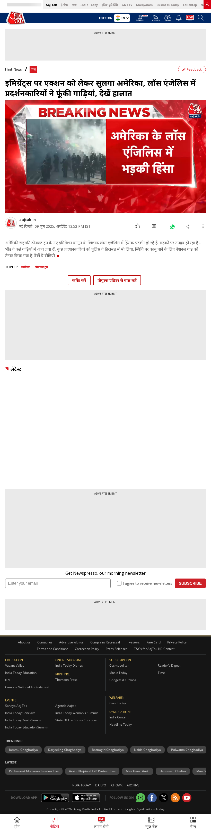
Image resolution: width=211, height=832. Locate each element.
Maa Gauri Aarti (137, 771)
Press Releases (116, 649)
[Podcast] (167, 18)
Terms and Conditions (52, 649)
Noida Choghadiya (147, 750)
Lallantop (190, 5)
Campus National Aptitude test (27, 687)
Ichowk (116, 785)
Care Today (117, 703)
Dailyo (100, 785)
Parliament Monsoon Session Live (34, 771)
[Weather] (156, 19)
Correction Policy (87, 649)
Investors (133, 642)
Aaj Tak (51, 5)
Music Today (118, 672)
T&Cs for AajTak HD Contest (154, 649)
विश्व (33, 69)
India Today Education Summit (26, 727)
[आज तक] (16, 18)
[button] (193, 823)
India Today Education (21, 672)
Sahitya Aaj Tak (16, 705)
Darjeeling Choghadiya (65, 750)
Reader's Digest (169, 665)
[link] (207, 4)
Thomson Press (66, 679)
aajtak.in (27, 219)
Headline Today (120, 724)
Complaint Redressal (105, 642)
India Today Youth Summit (23, 720)
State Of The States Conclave (76, 720)
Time (161, 672)
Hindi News (13, 69)
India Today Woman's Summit (76, 713)
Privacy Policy (177, 642)
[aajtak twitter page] (163, 797)
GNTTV (127, 5)
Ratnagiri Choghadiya (108, 750)
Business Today (167, 5)
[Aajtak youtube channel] (186, 797)
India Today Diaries (69, 665)
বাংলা (74, 5)
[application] (105, 156)
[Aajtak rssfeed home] (175, 797)
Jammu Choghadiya (23, 750)
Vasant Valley (14, 665)
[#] (172, 226)
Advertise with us (71, 642)
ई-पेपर (64, 5)
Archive (133, 785)
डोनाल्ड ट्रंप (41, 267)
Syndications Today (150, 809)
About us (24, 642)
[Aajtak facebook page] (152, 797)
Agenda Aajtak (65, 705)
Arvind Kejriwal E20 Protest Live (92, 771)
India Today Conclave (20, 713)
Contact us (44, 642)
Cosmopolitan (119, 665)
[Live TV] (190, 19)
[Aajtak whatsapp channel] (140, 797)
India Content (118, 717)
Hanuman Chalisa (173, 771)
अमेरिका (25, 267)
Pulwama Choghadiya (187, 750)
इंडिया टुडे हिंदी (110, 5)
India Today (89, 5)
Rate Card (153, 642)
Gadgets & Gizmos (122, 680)
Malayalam (144, 5)
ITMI (8, 680)
